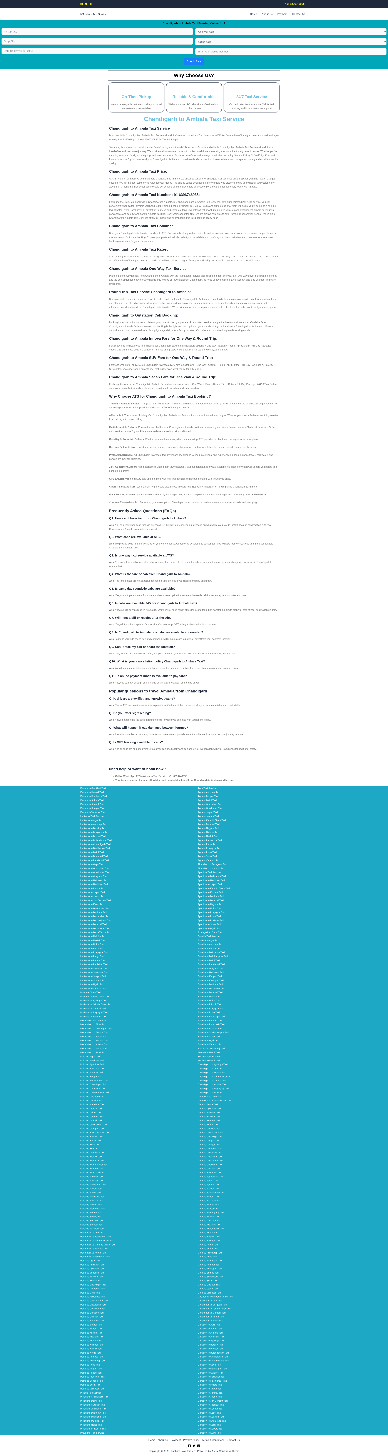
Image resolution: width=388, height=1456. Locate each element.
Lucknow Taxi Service (92, 816)
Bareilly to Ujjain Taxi (209, 1040)
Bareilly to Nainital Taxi (210, 996)
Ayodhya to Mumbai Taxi (211, 900)
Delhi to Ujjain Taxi (208, 1288)
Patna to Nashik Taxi (91, 1348)
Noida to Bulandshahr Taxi (94, 1080)
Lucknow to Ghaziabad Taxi (94, 868)
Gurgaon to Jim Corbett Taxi (213, 1400)
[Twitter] (86, 4)
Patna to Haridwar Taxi (92, 1320)
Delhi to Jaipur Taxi (208, 1180)
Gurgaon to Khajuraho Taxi (212, 1420)
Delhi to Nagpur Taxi (209, 1236)
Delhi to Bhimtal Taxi (209, 1120)
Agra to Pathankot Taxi (210, 840)
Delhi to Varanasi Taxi (209, 1292)
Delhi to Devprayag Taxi (210, 1152)
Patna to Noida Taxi (90, 1352)
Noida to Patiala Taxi (91, 1188)
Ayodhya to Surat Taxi (209, 924)
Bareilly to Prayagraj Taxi (211, 1008)
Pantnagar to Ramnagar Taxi (95, 1256)
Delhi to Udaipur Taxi (209, 1284)
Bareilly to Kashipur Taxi (211, 980)
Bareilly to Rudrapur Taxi (211, 1028)
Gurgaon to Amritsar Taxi (211, 1336)
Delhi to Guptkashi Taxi (210, 1164)
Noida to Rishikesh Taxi (92, 1208)
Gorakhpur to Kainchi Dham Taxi (215, 1308)
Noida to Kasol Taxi (90, 1140)
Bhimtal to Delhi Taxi (209, 1052)
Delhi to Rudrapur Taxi (210, 1268)
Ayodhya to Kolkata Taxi (210, 892)
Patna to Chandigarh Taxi (93, 1284)
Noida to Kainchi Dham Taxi (95, 1132)
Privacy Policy (191, 1439)
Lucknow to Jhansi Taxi (92, 896)
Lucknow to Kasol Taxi (92, 904)
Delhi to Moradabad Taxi (211, 1228)
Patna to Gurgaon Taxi (92, 1312)
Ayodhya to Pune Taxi (209, 916)
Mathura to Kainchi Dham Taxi (96, 1004)
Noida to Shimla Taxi (91, 1216)
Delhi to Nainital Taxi (209, 1240)
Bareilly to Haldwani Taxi (211, 972)
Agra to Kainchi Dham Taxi (212, 820)
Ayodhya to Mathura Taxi (211, 896)
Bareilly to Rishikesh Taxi (211, 1024)
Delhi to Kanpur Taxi (208, 1196)
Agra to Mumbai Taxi (209, 824)
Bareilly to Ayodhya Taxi (210, 944)
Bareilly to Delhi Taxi (209, 960)
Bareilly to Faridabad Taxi (211, 964)
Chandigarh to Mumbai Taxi (212, 1080)
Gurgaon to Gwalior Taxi (211, 1372)
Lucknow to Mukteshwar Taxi (95, 920)
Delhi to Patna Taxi (208, 1244)
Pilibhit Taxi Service (91, 1392)
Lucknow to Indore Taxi (92, 888)
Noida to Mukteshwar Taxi (94, 1164)
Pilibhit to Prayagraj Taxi (93, 1428)
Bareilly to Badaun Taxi (210, 948)
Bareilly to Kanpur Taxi (210, 976)
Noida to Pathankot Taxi (93, 1184)
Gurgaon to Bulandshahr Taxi (213, 1352)
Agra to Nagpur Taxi (208, 828)
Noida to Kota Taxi (90, 1144)
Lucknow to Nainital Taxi (93, 936)
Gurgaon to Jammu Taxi (210, 1392)
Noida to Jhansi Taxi (91, 1120)
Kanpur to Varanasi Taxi (92, 812)
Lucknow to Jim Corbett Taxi (95, 900)
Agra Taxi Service (207, 788)
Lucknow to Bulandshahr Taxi (96, 840)
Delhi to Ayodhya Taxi (209, 1108)
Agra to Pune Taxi (207, 852)
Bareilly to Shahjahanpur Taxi (213, 1032)
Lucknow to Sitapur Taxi (93, 976)
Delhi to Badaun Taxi (209, 1112)
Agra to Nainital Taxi (208, 832)
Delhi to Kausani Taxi (209, 1208)
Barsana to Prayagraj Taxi (211, 1048)
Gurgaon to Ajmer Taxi (210, 1328)
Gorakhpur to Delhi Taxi (210, 1300)
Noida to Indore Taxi (91, 1108)
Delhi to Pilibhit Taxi (208, 1248)
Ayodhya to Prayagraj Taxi (211, 912)
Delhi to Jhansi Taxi (208, 1188)
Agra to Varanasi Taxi (209, 860)
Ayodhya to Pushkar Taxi (211, 920)
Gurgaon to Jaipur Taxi (210, 1388)
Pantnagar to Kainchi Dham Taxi (97, 1240)
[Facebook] (81, 4)
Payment (282, 13)
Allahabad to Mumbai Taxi (211, 868)
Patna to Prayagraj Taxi (92, 1360)
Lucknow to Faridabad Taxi (94, 860)
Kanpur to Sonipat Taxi (92, 808)
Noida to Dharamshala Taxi (94, 1092)
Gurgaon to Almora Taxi (210, 1332)
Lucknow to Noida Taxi (92, 944)
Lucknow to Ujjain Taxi (92, 984)
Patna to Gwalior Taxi (91, 1316)
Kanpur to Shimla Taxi (92, 800)
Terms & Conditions (213, 1439)
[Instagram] (90, 4)
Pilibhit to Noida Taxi (91, 1424)
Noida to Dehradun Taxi (92, 1088)
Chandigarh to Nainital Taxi (212, 1084)
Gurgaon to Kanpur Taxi (210, 1408)
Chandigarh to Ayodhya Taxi (213, 1064)
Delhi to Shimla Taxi (208, 1272)
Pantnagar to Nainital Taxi (94, 1248)
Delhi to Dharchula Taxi (210, 1160)
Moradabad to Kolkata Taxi (94, 1044)
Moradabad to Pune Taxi (93, 1052)
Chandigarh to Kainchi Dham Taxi (215, 1076)
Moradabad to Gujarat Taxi (94, 1032)
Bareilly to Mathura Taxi (210, 984)
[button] (295, 4)
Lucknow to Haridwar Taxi (94, 884)
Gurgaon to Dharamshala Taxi (213, 1360)
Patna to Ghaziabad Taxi (93, 1304)
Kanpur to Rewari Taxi (92, 792)
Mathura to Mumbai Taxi (93, 1008)
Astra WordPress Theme (225, 1451)
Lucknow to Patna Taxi (92, 948)
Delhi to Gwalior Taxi (209, 1168)
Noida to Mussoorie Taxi (93, 1172)
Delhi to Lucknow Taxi (209, 1220)
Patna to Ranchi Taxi (91, 1372)
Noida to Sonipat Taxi (91, 1224)
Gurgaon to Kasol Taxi (209, 1412)
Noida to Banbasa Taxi (92, 1068)
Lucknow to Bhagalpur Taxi (94, 832)
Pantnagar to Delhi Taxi (92, 1232)
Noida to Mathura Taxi (92, 1160)
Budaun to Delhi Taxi (209, 1060)
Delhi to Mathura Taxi (209, 1224)
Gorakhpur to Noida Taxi (211, 1316)
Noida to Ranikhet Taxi (92, 1200)
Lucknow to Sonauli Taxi (93, 980)
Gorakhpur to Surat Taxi (210, 1320)
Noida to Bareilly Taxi (91, 1072)
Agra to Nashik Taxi (208, 836)
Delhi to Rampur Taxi (209, 1264)
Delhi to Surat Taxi (207, 1280)
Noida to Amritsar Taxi (92, 1060)
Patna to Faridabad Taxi (92, 1296)
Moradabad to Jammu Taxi (94, 1040)
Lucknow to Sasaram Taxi (93, 968)
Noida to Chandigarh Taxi (93, 1084)
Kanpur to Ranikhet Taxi (93, 788)
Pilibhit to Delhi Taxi (91, 1400)
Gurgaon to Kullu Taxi (209, 1432)
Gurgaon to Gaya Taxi (209, 1364)
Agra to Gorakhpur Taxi (210, 808)
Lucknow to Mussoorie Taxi (95, 928)
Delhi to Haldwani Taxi (210, 1172)
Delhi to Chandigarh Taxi (211, 1136)
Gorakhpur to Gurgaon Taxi (212, 1304)
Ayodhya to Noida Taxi (209, 908)
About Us (267, 13)
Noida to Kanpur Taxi (91, 1136)
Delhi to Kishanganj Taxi (211, 1212)
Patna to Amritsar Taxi (92, 1264)
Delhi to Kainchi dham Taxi (212, 1192)
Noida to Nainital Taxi (91, 1176)
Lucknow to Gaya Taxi (92, 864)
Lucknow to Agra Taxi (91, 820)
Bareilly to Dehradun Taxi (211, 952)
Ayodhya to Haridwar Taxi (211, 880)
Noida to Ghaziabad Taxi (93, 1096)
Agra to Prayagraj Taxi (209, 848)
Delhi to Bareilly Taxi (209, 1116)
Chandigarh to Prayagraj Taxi (213, 1088)
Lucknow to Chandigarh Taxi (95, 844)
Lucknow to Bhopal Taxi (93, 836)
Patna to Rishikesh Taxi (92, 1376)
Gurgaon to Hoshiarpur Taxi (212, 1380)
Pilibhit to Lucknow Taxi (93, 1412)
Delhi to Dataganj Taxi (209, 1144)
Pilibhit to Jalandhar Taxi (93, 1408)
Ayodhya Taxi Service (209, 872)
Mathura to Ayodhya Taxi (93, 1000)
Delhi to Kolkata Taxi (208, 1216)
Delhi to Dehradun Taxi (210, 1148)
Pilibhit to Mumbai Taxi (92, 1420)
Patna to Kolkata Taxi (91, 1332)
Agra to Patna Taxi (207, 844)
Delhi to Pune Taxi (207, 1256)
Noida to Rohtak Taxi (91, 1212)
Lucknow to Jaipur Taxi (92, 892)
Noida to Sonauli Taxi (91, 1220)
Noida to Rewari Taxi (91, 1204)
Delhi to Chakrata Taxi (209, 1128)
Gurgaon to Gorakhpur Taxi (212, 1368)
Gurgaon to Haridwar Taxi (211, 1376)
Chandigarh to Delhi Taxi (211, 1068)
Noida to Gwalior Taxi (91, 1100)
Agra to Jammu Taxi (208, 816)
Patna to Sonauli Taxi (91, 1380)
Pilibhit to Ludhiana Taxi (93, 1416)
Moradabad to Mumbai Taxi (94, 1048)
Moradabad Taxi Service (93, 1020)
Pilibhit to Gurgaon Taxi (92, 1404)
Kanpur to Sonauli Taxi (92, 804)
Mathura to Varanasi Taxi (93, 1016)
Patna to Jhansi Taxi (91, 1324)
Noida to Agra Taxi (90, 1056)
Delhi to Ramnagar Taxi (210, 1260)
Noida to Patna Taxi (90, 1192)
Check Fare (194, 61)
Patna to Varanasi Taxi (92, 1388)
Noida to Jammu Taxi (91, 1116)
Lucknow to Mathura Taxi (93, 912)
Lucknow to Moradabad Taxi (95, 916)
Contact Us (298, 13)
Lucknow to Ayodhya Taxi (93, 824)
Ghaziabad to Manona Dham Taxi (215, 1296)
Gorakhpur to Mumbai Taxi (212, 1312)
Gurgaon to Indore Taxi (210, 1384)
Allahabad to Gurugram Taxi (212, 864)
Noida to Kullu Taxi (90, 1148)
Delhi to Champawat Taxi (211, 1132)
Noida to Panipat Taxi (91, 1180)
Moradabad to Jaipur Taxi (93, 1036)
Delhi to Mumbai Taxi (209, 1232)
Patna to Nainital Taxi (91, 1344)
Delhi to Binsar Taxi (208, 1124)
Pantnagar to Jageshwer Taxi (95, 1236)
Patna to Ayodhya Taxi (92, 1268)
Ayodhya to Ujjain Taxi (209, 928)
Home (253, 13)
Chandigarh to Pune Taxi (211, 1092)
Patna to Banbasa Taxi (92, 1272)
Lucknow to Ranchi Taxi (92, 960)
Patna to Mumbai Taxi (91, 1340)
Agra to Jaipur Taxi (208, 812)
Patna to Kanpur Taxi (91, 1328)
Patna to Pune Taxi (90, 1364)
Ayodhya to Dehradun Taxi (212, 876)
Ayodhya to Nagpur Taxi (210, 904)
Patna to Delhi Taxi (90, 1292)
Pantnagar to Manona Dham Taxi (97, 1244)
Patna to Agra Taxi (90, 1260)
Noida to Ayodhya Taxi (92, 1064)
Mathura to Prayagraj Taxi (94, 1012)
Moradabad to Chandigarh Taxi (96, 1028)
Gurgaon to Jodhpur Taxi (211, 1404)
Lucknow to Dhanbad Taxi (94, 856)
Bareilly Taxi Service (209, 936)
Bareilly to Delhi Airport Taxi (213, 956)
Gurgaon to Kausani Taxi (211, 1416)
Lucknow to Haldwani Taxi (94, 880)
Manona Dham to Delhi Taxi (95, 996)
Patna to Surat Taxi (90, 1384)
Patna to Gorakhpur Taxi (93, 1308)
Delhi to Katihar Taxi (208, 1204)
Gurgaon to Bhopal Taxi (210, 1348)
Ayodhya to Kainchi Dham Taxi (214, 888)
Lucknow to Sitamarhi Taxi (94, 972)
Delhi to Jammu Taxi (208, 1184)
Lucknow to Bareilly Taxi (93, 828)
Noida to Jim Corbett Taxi (93, 1124)
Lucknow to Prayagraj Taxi (94, 952)
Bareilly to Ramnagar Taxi (211, 1016)
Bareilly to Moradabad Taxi (212, 988)
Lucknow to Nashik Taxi (92, 940)
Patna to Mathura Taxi (92, 1336)
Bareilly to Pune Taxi (209, 1012)
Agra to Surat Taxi (207, 856)
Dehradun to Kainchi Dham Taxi (214, 1100)
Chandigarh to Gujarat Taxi (212, 1072)
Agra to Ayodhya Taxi (209, 792)
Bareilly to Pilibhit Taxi (210, 1004)
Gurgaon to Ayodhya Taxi (211, 1340)
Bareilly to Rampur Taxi (210, 1020)
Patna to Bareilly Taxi (91, 1276)
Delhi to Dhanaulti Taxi (210, 1156)
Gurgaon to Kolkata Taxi (210, 1428)
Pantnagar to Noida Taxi (93, 1252)
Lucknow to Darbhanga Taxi (95, 848)
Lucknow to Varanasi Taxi (93, 988)
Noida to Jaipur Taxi (91, 1112)
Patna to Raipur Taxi (91, 1368)
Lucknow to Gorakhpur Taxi (95, 872)
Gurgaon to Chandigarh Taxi (213, 1356)
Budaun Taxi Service (209, 1056)
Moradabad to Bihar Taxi (93, 1024)
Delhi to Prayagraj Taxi (210, 1252)
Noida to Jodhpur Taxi (92, 1128)
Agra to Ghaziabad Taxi (210, 804)
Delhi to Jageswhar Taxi (210, 1176)
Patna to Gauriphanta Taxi (94, 1300)
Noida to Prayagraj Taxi (92, 1196)
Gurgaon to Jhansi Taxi (210, 1396)
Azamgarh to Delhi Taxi (210, 932)
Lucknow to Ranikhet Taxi (94, 964)
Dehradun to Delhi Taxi (210, 1096)
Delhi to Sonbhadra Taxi (210, 1276)
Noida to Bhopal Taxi (91, 1076)
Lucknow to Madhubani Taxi (95, 908)
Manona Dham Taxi (90, 992)
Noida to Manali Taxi (91, 1156)
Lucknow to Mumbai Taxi (93, 924)
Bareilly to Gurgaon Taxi (210, 968)
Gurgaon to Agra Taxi (209, 1324)
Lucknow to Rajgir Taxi (92, 956)
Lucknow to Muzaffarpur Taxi (95, 932)
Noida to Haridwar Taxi (92, 1104)
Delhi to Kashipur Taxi (209, 1200)
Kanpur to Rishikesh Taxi (93, 796)
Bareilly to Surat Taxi (209, 1036)
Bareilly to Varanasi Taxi (210, 1044)
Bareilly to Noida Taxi (209, 1000)
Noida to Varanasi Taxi (92, 1228)
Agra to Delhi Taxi (207, 800)
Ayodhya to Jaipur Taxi (210, 884)
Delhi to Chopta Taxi (208, 1140)
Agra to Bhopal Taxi (208, 796)
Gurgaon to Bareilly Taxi (210, 1344)
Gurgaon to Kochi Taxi (209, 1424)
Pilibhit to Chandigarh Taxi (94, 1396)
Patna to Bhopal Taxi (91, 1280)
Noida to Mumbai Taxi (91, 1168)
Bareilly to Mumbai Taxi (210, 992)
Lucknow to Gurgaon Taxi (93, 876)
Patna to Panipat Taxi (91, 1356)
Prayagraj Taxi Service (92, 1432)
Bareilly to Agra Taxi (208, 940)
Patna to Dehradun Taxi (92, 1288)
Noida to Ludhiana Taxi (92, 1152)
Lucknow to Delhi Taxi (92, 852)
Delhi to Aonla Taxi (208, 1104)
